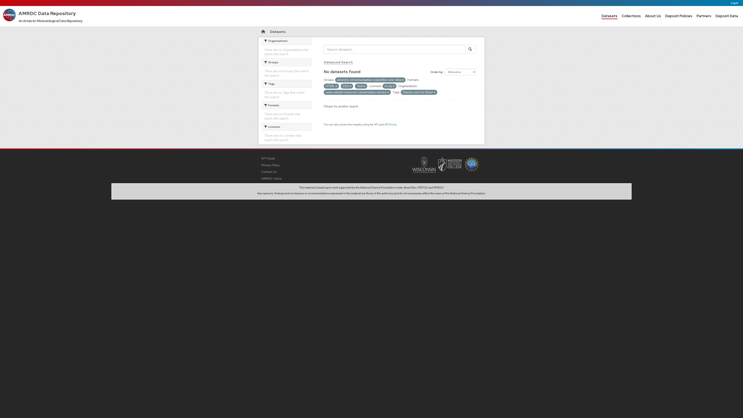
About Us (653, 16)
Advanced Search (338, 62)
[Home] (263, 31)
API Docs (390, 124)
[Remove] (403, 80)
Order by (437, 72)
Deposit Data (727, 16)
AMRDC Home (271, 178)
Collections (631, 16)
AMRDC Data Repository (47, 13)
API (376, 124)
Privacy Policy (270, 165)
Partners (704, 16)
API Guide (268, 158)
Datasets (609, 16)
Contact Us (268, 172)
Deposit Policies (678, 16)
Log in (734, 3)
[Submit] (470, 49)
